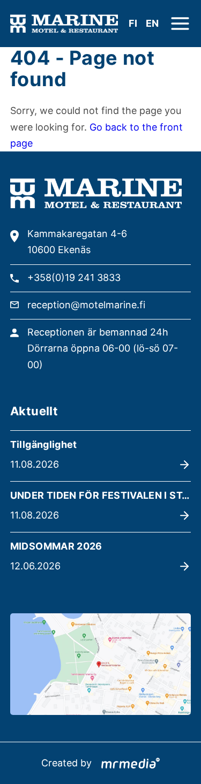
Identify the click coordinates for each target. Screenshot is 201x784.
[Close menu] (180, 23)
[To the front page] (64, 23)
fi (133, 23)
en (152, 23)
